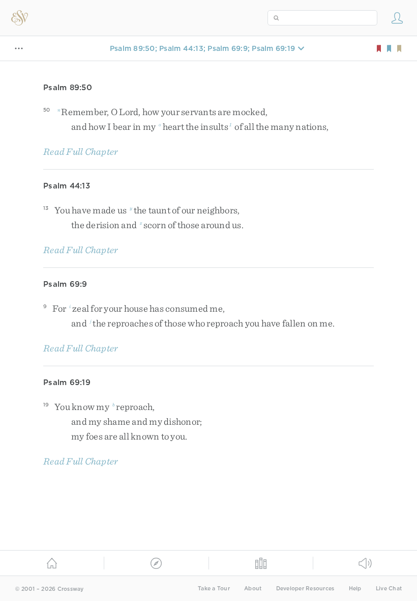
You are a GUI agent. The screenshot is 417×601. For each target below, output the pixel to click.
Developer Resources (305, 588)
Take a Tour (214, 588)
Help (355, 588)
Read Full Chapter (80, 151)
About (252, 588)
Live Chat (389, 588)
